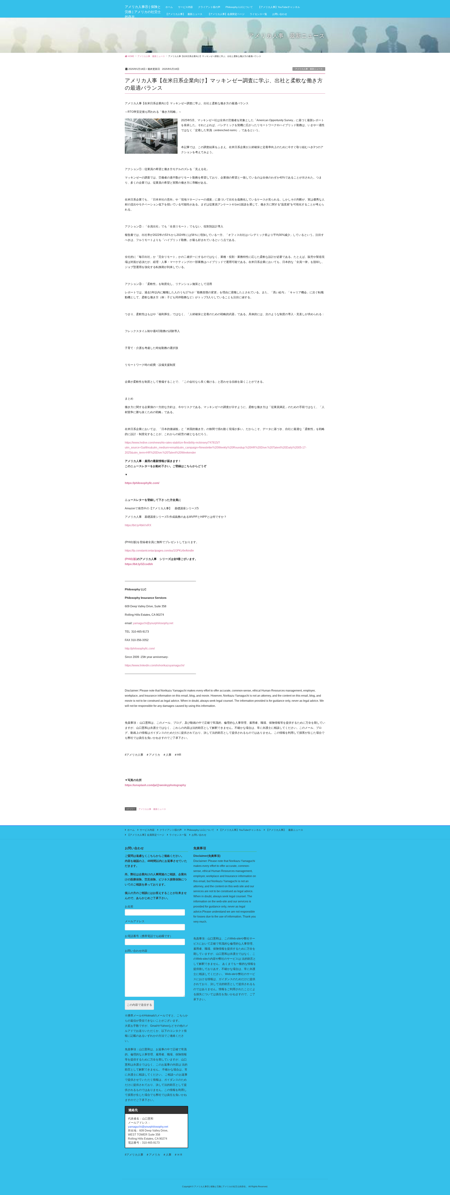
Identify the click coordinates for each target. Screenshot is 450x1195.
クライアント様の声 (171, 829)
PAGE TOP (437, 1156)
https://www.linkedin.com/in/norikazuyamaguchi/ (154, 665)
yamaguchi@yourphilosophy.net (153, 623)
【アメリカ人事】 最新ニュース (284, 829)
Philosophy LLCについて (200, 829)
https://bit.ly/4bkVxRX (138, 525)
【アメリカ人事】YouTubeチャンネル (240, 829)
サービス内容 (147, 829)
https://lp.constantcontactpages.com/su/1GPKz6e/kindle (159, 550)
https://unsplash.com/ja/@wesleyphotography (156, 785)
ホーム (131, 829)
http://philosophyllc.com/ (140, 648)
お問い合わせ (199, 834)
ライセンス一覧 (178, 834)
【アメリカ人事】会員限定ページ (145, 834)
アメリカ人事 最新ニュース (309, 69)
